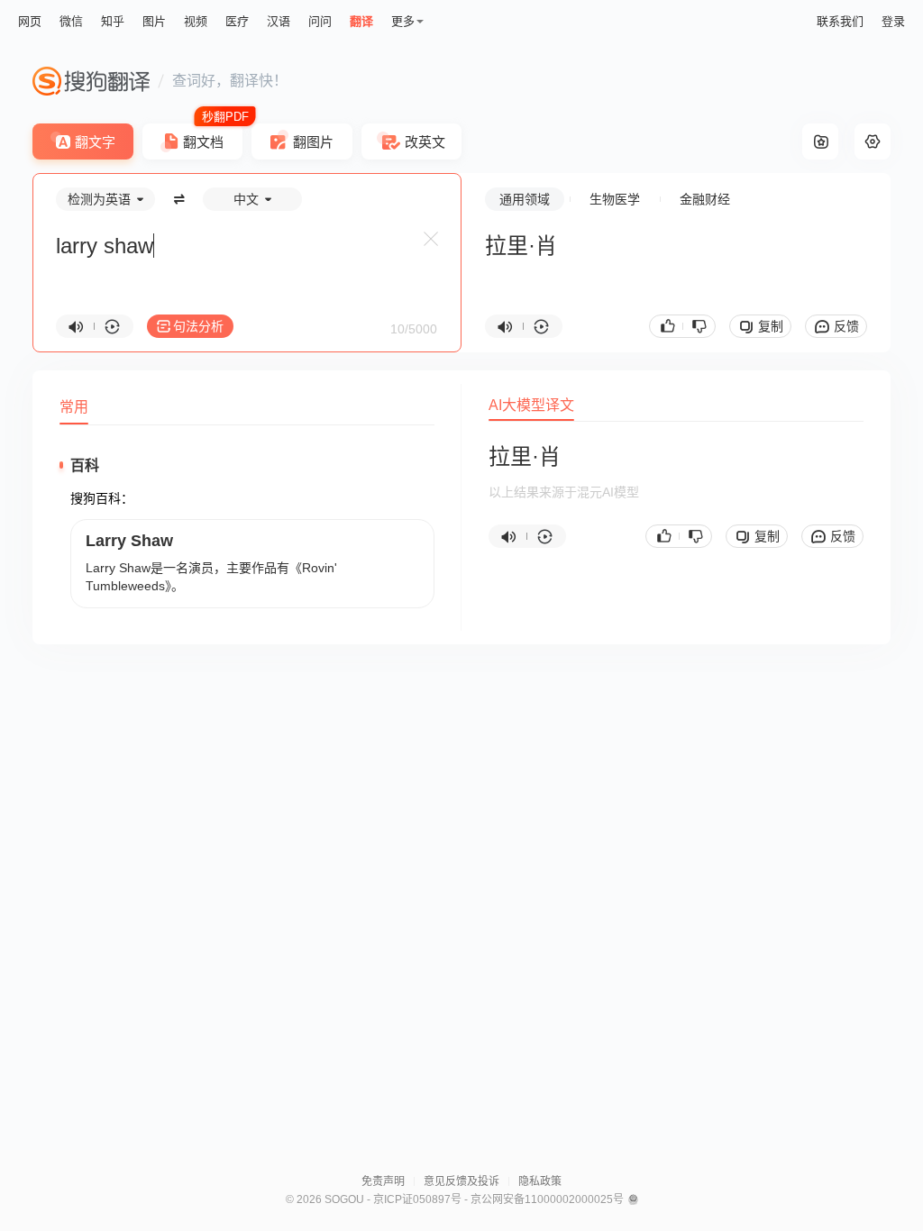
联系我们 (840, 21)
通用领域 (524, 199)
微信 (71, 21)
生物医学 (614, 199)
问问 (320, 21)
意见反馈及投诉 (461, 1181)
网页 (29, 21)
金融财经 (705, 199)
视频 (195, 21)
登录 (893, 21)
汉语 (278, 21)
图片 (154, 21)
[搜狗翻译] (91, 81)
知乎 (112, 21)
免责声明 (383, 1181)
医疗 (237, 21)
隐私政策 (540, 1181)
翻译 (361, 21)
